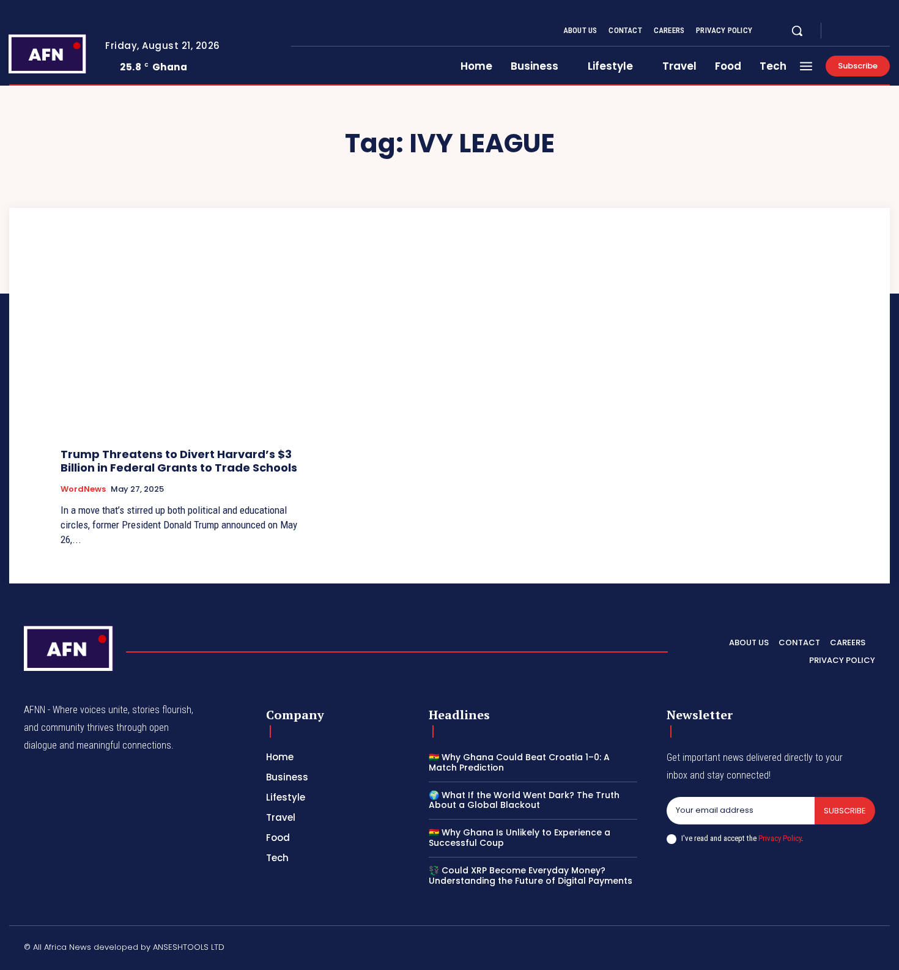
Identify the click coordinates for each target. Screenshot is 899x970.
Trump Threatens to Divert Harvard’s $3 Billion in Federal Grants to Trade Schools (179, 460)
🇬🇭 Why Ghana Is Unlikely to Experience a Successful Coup (519, 837)
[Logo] (48, 53)
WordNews (83, 489)
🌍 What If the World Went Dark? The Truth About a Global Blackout (524, 800)
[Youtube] (885, 31)
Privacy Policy (779, 838)
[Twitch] (812, 949)
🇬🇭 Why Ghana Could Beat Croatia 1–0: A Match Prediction (519, 762)
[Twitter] (870, 31)
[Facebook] (841, 31)
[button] (797, 30)
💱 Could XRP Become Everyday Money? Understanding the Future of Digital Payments (530, 875)
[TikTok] (782, 949)
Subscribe (845, 810)
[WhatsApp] (870, 949)
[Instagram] (855, 31)
